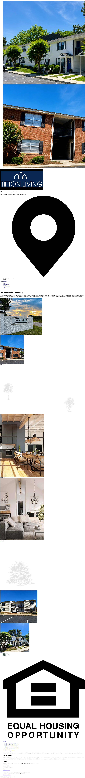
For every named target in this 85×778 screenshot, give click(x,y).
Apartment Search (6, 284)
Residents (4, 285)
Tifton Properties (3, 281)
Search (4, 279)
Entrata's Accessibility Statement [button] (9, 751)
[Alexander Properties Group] (6, 656)
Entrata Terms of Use (7, 775)
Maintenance (7, 286)
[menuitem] (44, 283)
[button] (44, 739)
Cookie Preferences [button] (6, 749)
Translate (4, 741)
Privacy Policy (5, 748)
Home (4, 283)
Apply (4, 287)
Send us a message (6, 770)
